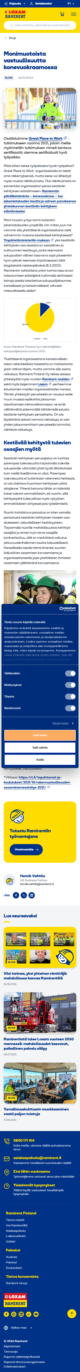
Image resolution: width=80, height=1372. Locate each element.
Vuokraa (11, 1257)
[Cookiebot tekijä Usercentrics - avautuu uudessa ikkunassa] (59, 609)
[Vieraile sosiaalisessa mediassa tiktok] (28, 1314)
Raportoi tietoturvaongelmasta (24, 1362)
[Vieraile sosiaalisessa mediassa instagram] (13, 1314)
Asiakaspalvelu (16, 1231)
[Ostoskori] (62, 14)
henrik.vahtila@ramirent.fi (37, 884)
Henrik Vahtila (32, 876)
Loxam (43, 384)
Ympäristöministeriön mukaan (27, 240)
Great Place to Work (46, 139)
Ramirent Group (16, 1283)
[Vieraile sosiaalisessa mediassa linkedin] (21, 1314)
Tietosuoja (10, 1351)
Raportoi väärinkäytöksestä (22, 1357)
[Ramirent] (15, 14)
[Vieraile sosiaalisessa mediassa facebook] (6, 1314)
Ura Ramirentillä (16, 1225)
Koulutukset (14, 1268)
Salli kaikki (40, 735)
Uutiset (10, 1241)
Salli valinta (40, 747)
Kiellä (40, 759)
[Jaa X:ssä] (24, 895)
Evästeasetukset (15, 1366)
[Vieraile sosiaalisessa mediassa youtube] (36, 1314)
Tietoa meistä (15, 1220)
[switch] (70, 685)
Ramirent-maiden (56, 379)
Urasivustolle (24, 849)
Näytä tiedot (60, 723)
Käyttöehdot (12, 1346)
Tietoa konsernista (22, 1277)
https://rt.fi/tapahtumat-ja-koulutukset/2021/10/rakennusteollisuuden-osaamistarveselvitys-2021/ (37, 782)
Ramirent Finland (21, 1213)
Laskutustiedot (16, 1236)
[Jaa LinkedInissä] (31, 895)
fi (69, 3)
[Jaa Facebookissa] (16, 895)
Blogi (12, 38)
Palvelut (13, 1250)
